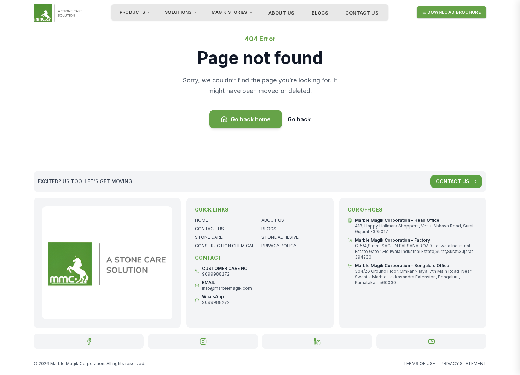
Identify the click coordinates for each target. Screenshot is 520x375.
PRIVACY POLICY (278, 245)
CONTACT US (362, 13)
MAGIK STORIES (229, 12)
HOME (201, 220)
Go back (299, 119)
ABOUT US (281, 13)
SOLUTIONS (178, 12)
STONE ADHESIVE (280, 237)
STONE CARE (209, 237)
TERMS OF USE (419, 363)
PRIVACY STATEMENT (463, 363)
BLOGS (320, 13)
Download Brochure (454, 12)
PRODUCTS (132, 12)
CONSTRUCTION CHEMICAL (224, 245)
